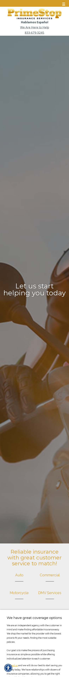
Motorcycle (19, 593)
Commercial (50, 575)
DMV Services (49, 593)
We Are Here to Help (34, 27)
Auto (19, 575)
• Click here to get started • (34, 287)
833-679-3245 (34, 33)
